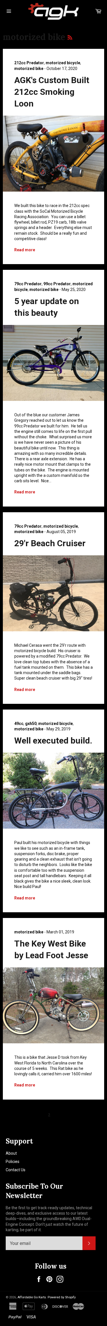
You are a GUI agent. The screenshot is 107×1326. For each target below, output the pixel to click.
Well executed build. (53, 741)
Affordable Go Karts (31, 1297)
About (11, 1153)
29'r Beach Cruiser (50, 543)
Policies (12, 1161)
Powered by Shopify (62, 1297)
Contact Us (15, 1170)
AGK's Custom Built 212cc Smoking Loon (51, 92)
